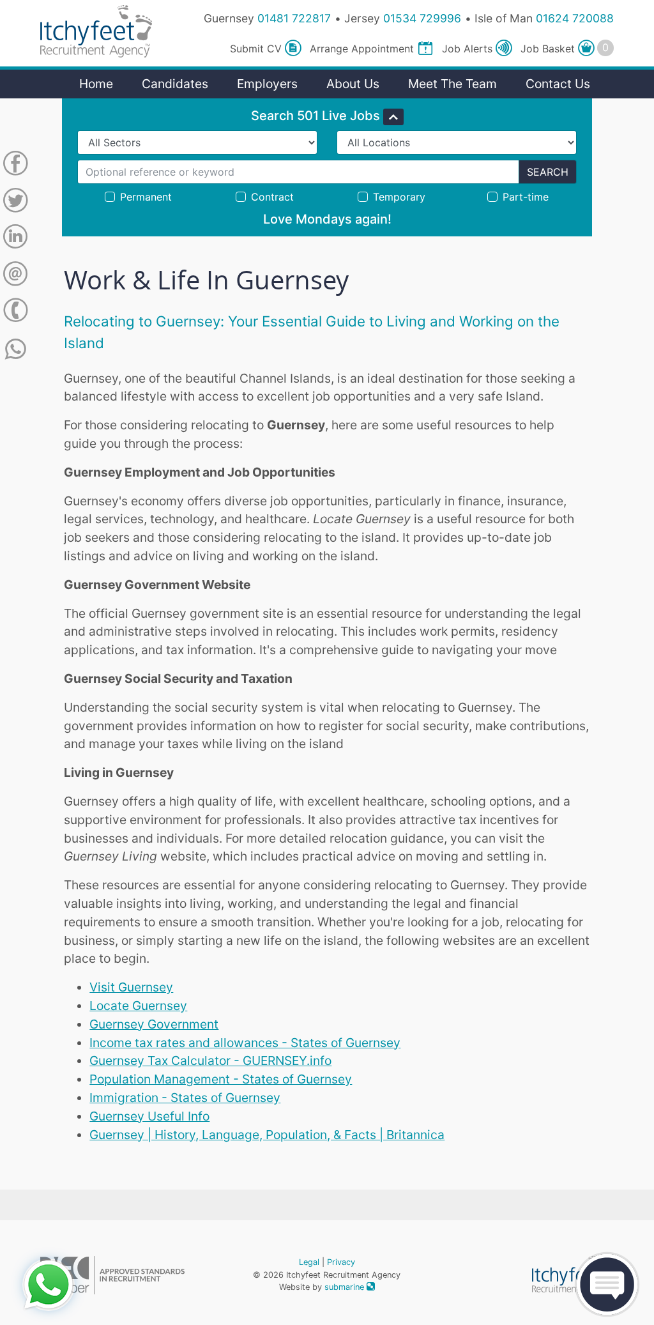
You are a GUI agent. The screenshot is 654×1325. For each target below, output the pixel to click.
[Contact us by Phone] (15, 312)
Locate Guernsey (138, 1005)
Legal (309, 1262)
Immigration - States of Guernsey (184, 1097)
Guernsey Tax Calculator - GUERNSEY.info (210, 1060)
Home (96, 83)
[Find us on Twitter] (15, 202)
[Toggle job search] (393, 117)
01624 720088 (575, 18)
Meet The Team (452, 83)
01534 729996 (422, 18)
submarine (345, 1287)
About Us (352, 83)
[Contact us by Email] (15, 276)
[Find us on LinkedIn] (15, 238)
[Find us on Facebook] (15, 165)
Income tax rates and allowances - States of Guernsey (244, 1042)
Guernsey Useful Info (149, 1116)
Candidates (175, 83)
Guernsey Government (153, 1024)
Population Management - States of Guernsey (220, 1079)
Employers (267, 83)
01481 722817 (294, 18)
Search (547, 171)
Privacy (341, 1262)
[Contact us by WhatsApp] (15, 349)
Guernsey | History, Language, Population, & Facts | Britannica (267, 1134)
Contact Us (558, 83)
